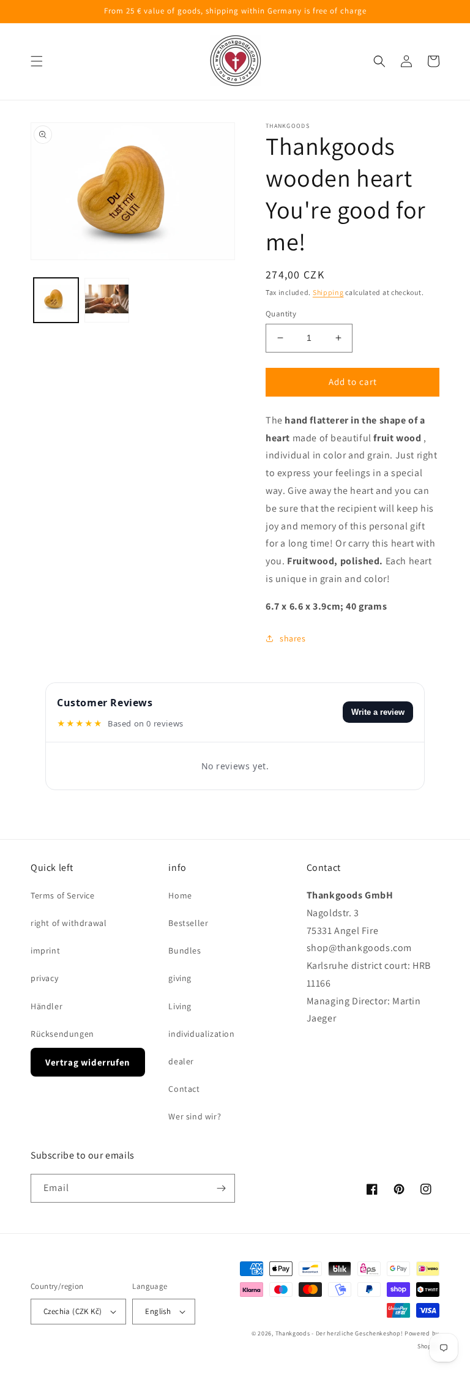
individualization (201, 1033)
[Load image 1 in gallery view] (56, 300)
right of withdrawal (68, 922)
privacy (44, 978)
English (158, 1311)
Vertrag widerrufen (87, 1062)
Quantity (281, 313)
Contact (184, 1088)
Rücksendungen (62, 1033)
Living (180, 1006)
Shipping (328, 292)
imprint (45, 950)
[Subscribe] (220, 1188)
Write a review (378, 712)
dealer (181, 1061)
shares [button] (293, 638)
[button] (36, 61)
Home (180, 895)
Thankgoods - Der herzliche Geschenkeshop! (339, 1333)
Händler (46, 1006)
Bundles (184, 950)
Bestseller (188, 922)
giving (180, 978)
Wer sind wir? (194, 1116)
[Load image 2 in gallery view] (106, 300)
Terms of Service (63, 895)
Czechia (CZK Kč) (72, 1311)
